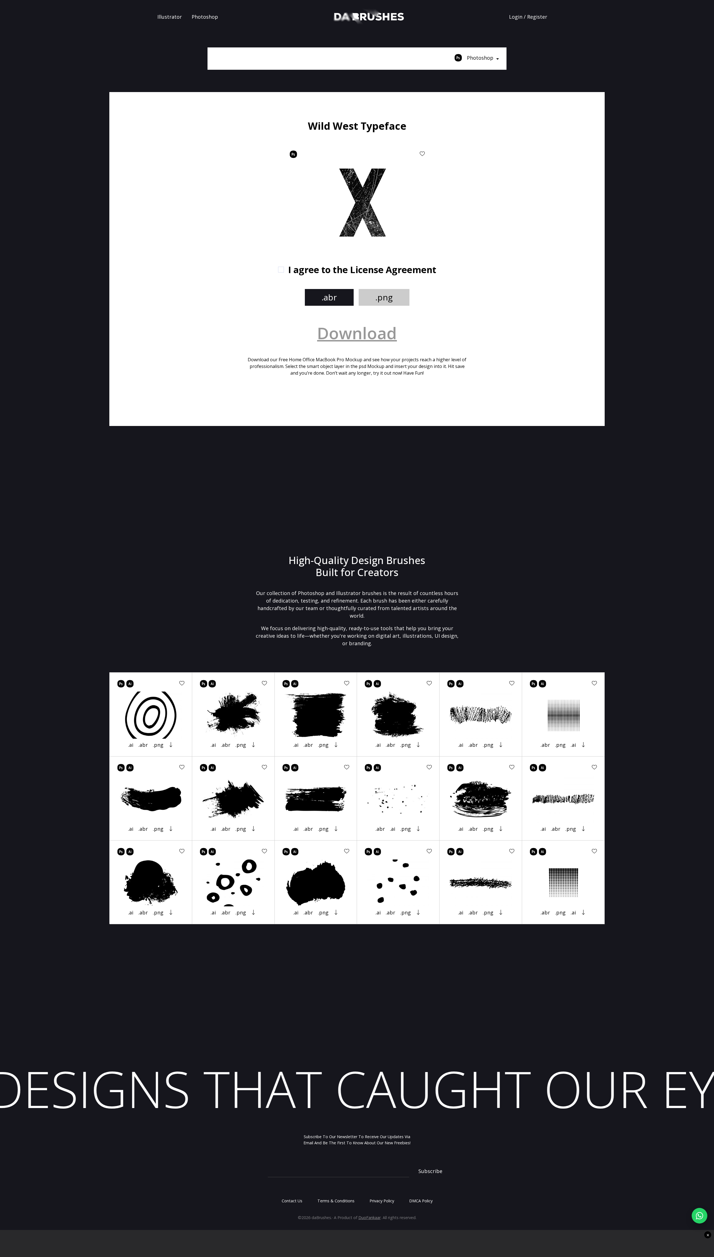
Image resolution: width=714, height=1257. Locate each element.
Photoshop (205, 16)
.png (384, 297)
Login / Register (528, 16)
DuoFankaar (369, 1217)
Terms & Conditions (335, 1200)
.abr (329, 297)
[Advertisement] (190, 159)
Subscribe (430, 1171)
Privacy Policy (382, 1200)
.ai (130, 744)
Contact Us (292, 1200)
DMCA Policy (421, 1200)
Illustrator (169, 16)
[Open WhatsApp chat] (699, 1216)
